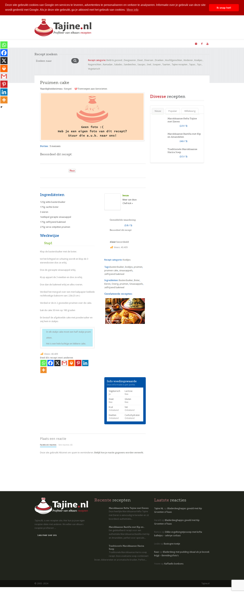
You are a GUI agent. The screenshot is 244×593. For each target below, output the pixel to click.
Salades (118, 64)
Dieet (140, 60)
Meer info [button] (132, 9)
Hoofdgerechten (173, 60)
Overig (115, 283)
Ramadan (108, 64)
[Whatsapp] (43, 363)
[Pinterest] (78, 363)
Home (40, 43)
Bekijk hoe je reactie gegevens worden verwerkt (118, 452)
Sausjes (141, 64)
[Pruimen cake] (92, 117)
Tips (199, 64)
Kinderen (188, 60)
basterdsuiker (117, 267)
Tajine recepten (179, 64)
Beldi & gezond (114, 60)
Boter (137, 280)
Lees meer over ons (47, 535)
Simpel (68, 88)
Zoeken (111, 43)
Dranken (159, 60)
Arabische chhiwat (129, 43)
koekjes (129, 267)
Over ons (98, 43)
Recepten (52, 43)
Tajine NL (158, 508)
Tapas (192, 64)
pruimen (138, 267)
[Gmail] (64, 363)
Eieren (107, 283)
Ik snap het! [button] (224, 7)
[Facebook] (50, 363)
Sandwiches (130, 64)
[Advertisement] (82, 182)
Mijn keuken (68, 43)
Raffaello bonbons (173, 563)
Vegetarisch (94, 68)
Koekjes (198, 60)
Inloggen (148, 43)
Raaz (156, 552)
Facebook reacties (48, 445)
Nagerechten (94, 64)
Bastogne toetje (172, 543)
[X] (57, 363)
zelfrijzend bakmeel (114, 274)
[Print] (64, 169)
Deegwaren (130, 60)
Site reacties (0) (65, 445)
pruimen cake (111, 270)
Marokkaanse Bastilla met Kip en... (127, 527)
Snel (149, 64)
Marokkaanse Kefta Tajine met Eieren (129, 508)
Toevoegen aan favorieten (92, 88)
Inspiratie (84, 43)
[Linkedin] (85, 363)
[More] (43, 370)
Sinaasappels (136, 283)
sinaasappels (126, 270)
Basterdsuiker (126, 280)
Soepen (157, 64)
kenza (126, 195)
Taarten (166, 64)
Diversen (148, 60)
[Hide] (1, 107)
